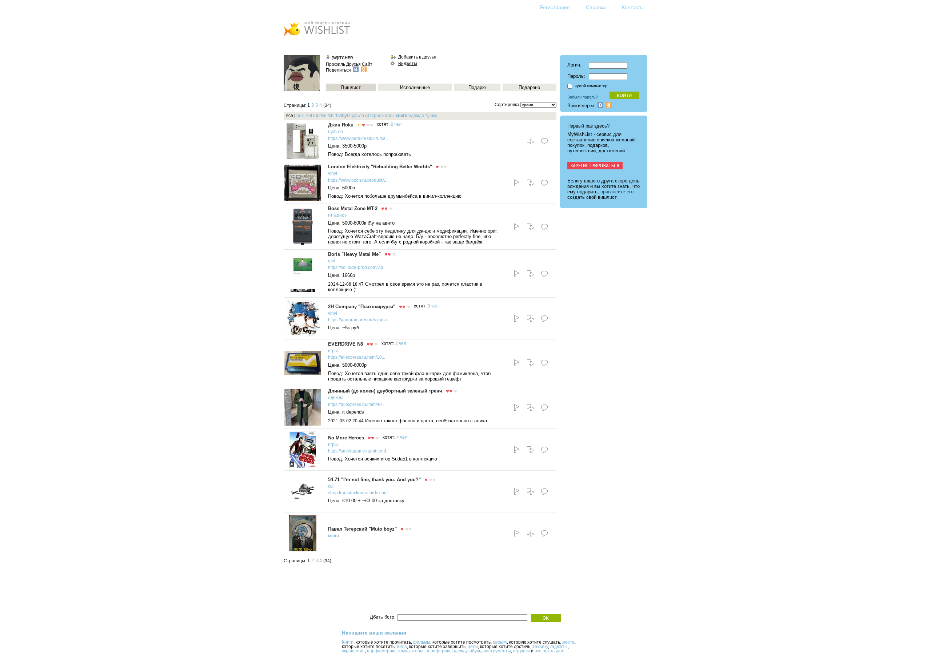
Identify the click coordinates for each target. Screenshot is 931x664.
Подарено (529, 87)
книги (401, 115)
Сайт (367, 64)
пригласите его (617, 191)
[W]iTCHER (342, 58)
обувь (475, 651)
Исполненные (415, 87)
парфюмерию (381, 651)
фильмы (421, 642)
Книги (347, 642)
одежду (459, 651)
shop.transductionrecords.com (358, 493)
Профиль (335, 64)
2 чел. (397, 124)
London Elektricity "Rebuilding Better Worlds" (380, 166)
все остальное (549, 651)
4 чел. (402, 437)
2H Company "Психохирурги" (361, 306)
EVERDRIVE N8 (345, 344)
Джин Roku (340, 125)
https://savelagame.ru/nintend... (358, 451)
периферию (437, 651)
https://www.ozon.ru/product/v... (358, 180)
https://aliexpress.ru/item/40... (356, 404)
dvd (323, 115)
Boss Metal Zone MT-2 (352, 208)
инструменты (497, 651)
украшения (353, 651)
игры (390, 115)
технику (540, 646)
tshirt (332, 115)
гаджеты (559, 646)
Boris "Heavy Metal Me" (354, 254)
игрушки (521, 651)
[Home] (317, 36)
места (568, 642)
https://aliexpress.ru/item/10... (356, 357)
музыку (500, 642)
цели (473, 646)
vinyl (343, 115)
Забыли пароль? (582, 97)
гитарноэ (374, 115)
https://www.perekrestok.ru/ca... (358, 138)
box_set (304, 115)
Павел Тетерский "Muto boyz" (362, 529)
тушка (431, 115)
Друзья (353, 64)
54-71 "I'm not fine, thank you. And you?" (374, 479)
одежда (416, 115)
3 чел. (434, 306)
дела (402, 646)
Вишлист (351, 87)
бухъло (356, 115)
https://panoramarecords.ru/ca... (359, 320)
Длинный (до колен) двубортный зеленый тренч (385, 391)
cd (315, 115)
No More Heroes (346, 437)
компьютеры (410, 651)
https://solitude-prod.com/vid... (357, 267)
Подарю (477, 87)
